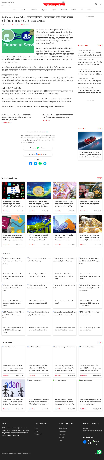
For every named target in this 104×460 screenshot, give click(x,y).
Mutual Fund (62, 431)
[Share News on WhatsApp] (40, 163)
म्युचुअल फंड (44, 10)
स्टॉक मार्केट (34, 10)
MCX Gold (24, 10)
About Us (37, 431)
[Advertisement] (90, 29)
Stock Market (63, 428)
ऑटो (82, 10)
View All (99, 45)
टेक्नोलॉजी (73, 10)
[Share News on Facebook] (30, 163)
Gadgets (61, 437)
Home (14, 10)
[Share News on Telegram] (44, 163)
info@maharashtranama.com (92, 430)
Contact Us (45, 132)
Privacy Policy (39, 434)
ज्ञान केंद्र (89, 10)
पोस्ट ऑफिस (64, 10)
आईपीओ (54, 10)
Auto (60, 440)
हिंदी (8, 5)
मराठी (3, 5)
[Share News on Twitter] (35, 163)
